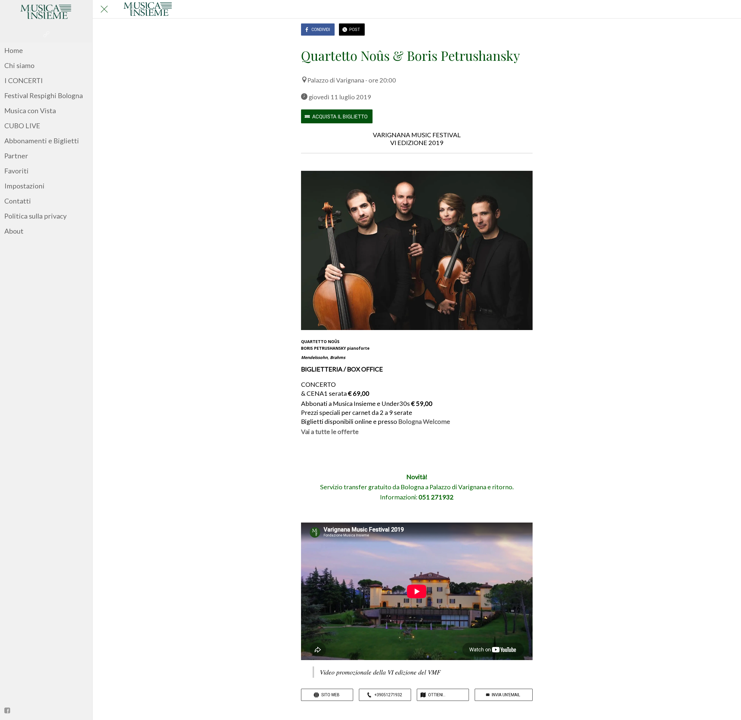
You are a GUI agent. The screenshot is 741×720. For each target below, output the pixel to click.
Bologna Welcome (424, 421)
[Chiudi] (104, 9)
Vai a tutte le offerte (330, 431)
